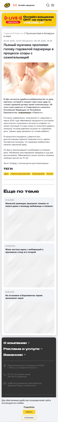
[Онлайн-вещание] (29, 19)
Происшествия (38, 174)
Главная (8, 33)
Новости (18, 33)
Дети (6, 174)
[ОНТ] (7, 5)
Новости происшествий (20, 174)
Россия (50, 174)
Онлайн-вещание (26, 5)
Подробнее (29, 407)
